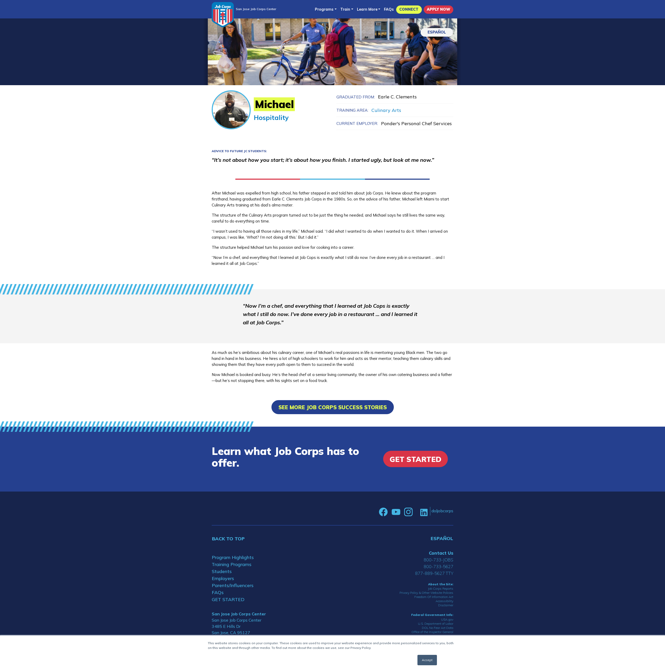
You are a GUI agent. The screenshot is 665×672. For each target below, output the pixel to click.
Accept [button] (427, 660)
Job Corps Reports (440, 588)
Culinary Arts (386, 110)
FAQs (389, 9)
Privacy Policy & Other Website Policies (426, 593)
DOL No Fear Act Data (437, 628)
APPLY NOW (438, 9)
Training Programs (231, 564)
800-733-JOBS (438, 559)
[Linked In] (424, 512)
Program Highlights (233, 557)
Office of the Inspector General (432, 632)
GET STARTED (228, 599)
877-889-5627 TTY (434, 573)
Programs (324, 9)
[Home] (223, 14)
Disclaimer (445, 605)
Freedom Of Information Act (433, 597)
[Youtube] (396, 512)
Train (345, 9)
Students (222, 571)
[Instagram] (408, 512)
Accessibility (444, 601)
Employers (223, 578)
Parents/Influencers (233, 585)
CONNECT (408, 9)
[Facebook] (383, 512)
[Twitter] (416, 512)
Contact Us (441, 553)
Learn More (367, 9)
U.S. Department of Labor (435, 624)
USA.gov (447, 619)
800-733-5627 (438, 566)
